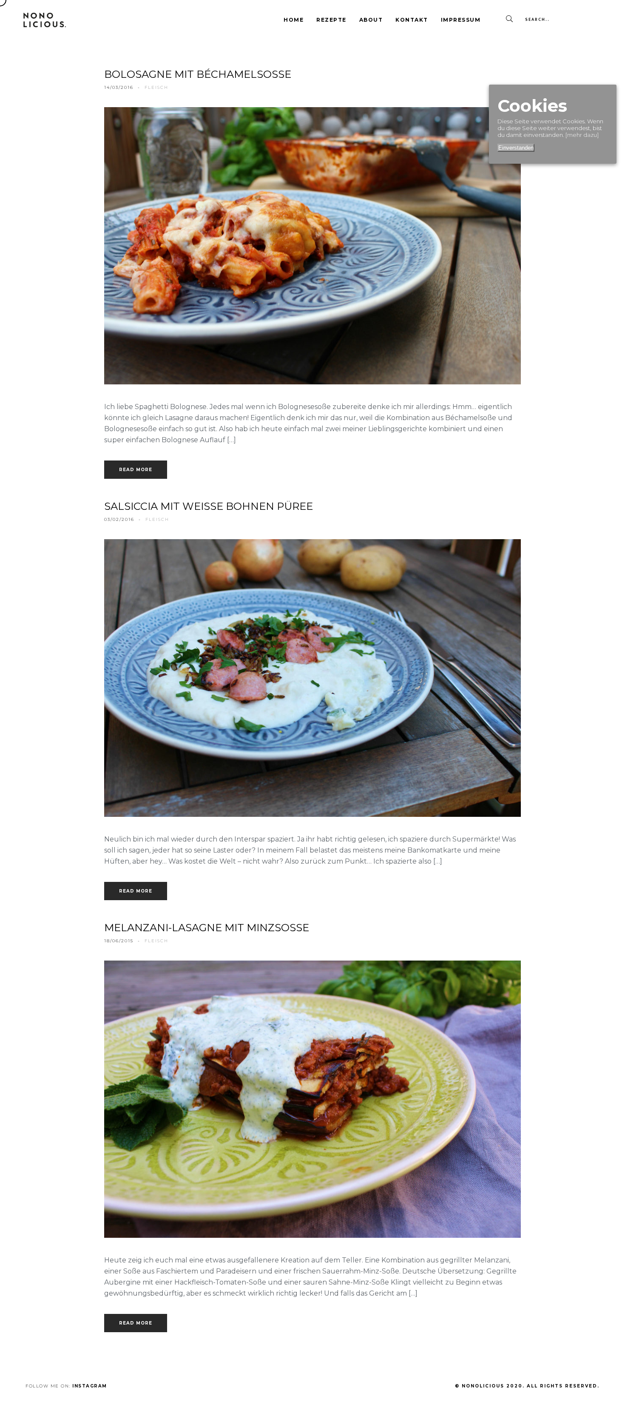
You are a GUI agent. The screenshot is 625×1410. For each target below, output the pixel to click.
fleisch (156, 87)
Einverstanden (516, 148)
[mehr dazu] (582, 134)
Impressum (461, 20)
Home (294, 20)
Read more (135, 469)
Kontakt (411, 20)
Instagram (89, 1386)
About (371, 20)
